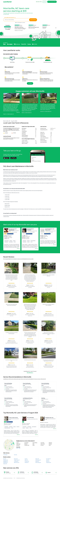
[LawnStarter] (7, 1)
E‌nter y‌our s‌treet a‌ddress (9, 19)
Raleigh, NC (37, 461)
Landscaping (5, 454)
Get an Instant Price (52, 1)
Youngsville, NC (48, 462)
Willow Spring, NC (38, 462)
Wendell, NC (26, 462)
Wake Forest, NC (16, 462)
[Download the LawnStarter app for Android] (13, 158)
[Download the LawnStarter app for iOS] (6, 158)
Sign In (44, 1)
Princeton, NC (27, 461)
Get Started (30, 83)
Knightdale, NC (5, 461)
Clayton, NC (37, 458)
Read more (18, 112)
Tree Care (15, 454)
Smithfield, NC (5, 462)
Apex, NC (4, 458)
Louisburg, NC (16, 461)
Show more (18, 248)
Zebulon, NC (5, 463)
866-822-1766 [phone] (39, 1)
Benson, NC (16, 458)
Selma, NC (47, 461)
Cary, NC (26, 458)
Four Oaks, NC (48, 458)
